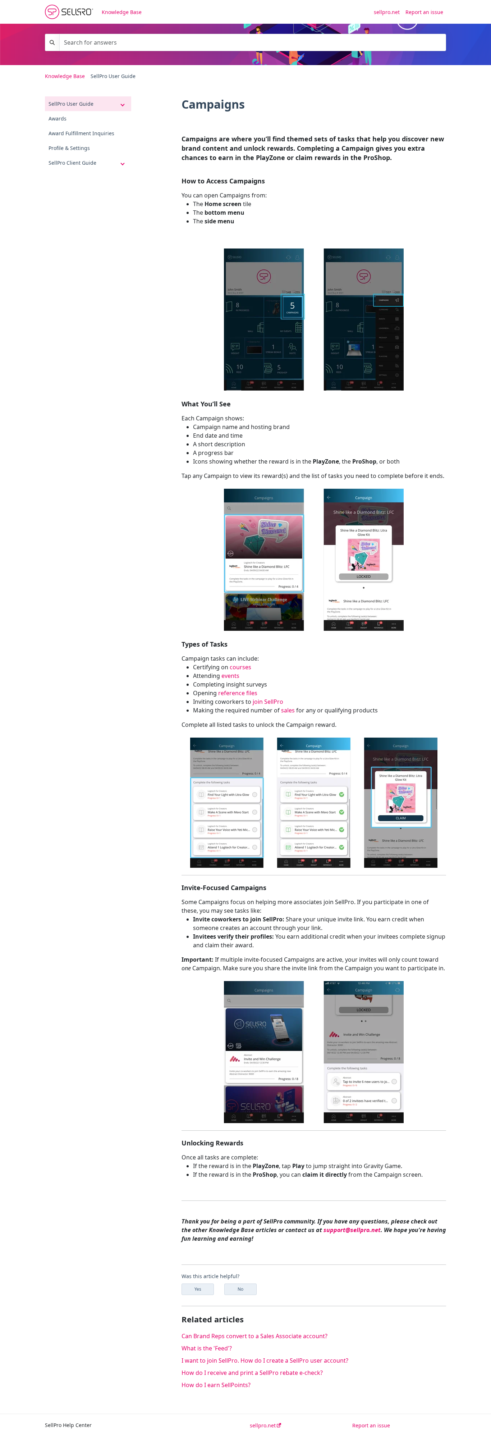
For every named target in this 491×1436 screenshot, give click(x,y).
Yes (197, 1289)
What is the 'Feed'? (207, 1348)
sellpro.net (387, 12)
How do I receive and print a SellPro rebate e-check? (252, 1373)
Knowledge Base (122, 12)
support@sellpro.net (352, 1230)
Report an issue (424, 12)
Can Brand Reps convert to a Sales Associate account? (254, 1336)
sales (288, 710)
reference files (237, 693)
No (240, 1289)
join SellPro (268, 702)
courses (240, 667)
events (230, 676)
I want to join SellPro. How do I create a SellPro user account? (265, 1360)
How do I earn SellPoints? (216, 1385)
